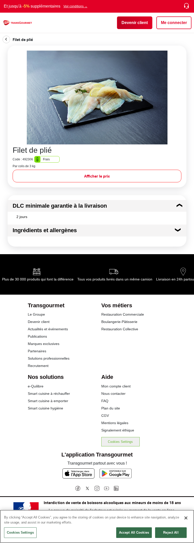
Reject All (170, 532)
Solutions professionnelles (48, 358)
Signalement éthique (117, 430)
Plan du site (110, 408)
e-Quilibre (35, 386)
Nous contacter (113, 394)
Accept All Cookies (134, 532)
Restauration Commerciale (122, 314)
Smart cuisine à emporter (48, 401)
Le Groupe (36, 314)
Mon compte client (116, 386)
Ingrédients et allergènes (45, 230)
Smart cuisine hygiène (45, 408)
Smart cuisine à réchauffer (49, 394)
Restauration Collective (119, 329)
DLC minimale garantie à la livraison (60, 206)
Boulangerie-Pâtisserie (119, 322)
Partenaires (37, 351)
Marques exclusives (43, 344)
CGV (105, 416)
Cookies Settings (120, 442)
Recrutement (38, 366)
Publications (37, 336)
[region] (97, 526)
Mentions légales (114, 423)
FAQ (104, 401)
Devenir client (39, 322)
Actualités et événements (48, 329)
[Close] (185, 518)
